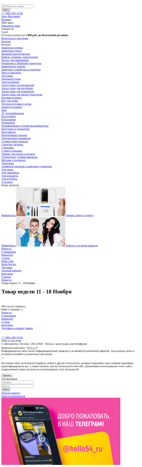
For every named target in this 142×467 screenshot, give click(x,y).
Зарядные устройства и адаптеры (21, 69)
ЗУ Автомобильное (12, 113)
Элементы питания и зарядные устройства (26, 166)
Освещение (8, 122)
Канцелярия (8, 119)
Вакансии (7, 254)
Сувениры (7, 147)
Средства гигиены (12, 144)
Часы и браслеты (11, 72)
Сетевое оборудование (14, 141)
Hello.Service (8, 264)
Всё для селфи (9, 100)
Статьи (5, 258)
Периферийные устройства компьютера (24, 125)
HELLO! (32, 347)
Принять (7, 375)
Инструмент (8, 116)
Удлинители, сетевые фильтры (19, 157)
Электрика (7, 163)
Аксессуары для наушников (17, 85)
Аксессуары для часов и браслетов (21, 94)
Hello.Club (7, 261)
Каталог (6, 41)
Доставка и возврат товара (17, 328)
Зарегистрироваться (13, 396)
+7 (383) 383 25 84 (12, 337)
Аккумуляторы (10, 82)
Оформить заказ (10, 25)
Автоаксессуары (11, 78)
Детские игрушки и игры (16, 103)
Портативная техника (14, 135)
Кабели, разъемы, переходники (19, 57)
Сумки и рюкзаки (11, 150)
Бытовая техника (11, 97)
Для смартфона (10, 172)
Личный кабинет (11, 270)
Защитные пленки (12, 47)
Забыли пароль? (10, 392)
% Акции (6, 182)
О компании (8, 251)
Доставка (6, 267)
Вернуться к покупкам (14, 38)
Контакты (7, 273)
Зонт (4, 110)
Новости (6, 248)
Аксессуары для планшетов (17, 91)
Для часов (7, 169)
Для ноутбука (9, 178)
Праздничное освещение (16, 138)
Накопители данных (13, 66)
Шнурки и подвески (13, 160)
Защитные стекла (11, 50)
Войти (6, 389)
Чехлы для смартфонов (15, 60)
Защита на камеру (12, 107)
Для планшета (9, 175)
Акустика (7, 75)
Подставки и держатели (15, 128)
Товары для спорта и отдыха (18, 153)
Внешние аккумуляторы (15, 53)
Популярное (8, 132)
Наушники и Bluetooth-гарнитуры (21, 63)
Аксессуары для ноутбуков (17, 88)
